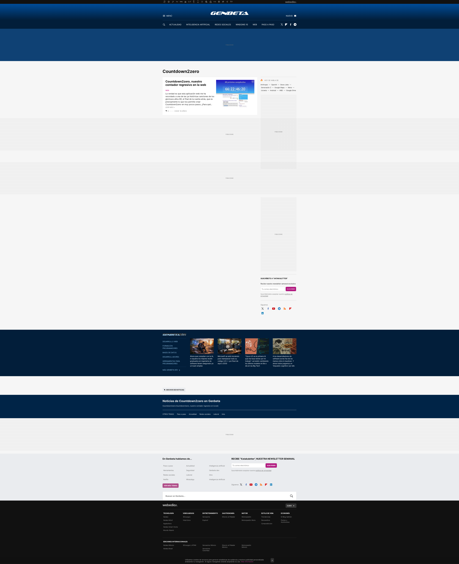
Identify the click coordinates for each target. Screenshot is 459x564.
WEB (255, 24)
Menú (169, 16)
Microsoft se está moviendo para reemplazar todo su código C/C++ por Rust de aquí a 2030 (228, 359)
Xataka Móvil (168, 520)
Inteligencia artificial (217, 466)
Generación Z (266, 87)
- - (172, 111)
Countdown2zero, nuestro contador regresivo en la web (185, 83)
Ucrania (264, 90)
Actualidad (193, 414)
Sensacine (206, 517)
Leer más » (170, 107)
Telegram (295, 24)
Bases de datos (170, 352)
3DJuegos (186, 517)
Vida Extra (186, 520)
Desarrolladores (171, 357)
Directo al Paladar (228, 517)
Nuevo (289, 16)
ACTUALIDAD (175, 24)
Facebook (290, 24)
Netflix (165, 479)
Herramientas (168, 470)
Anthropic (264, 85)
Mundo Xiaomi (168, 530)
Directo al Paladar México (228, 546)
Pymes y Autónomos (285, 521)
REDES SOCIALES (223, 24)
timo (223, 414)
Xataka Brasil (168, 549)
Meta (290, 87)
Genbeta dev (174, 334)
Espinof (205, 520)
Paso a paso (181, 414)
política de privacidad (263, 470)
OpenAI (274, 85)
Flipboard (286, 24)
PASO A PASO (268, 24)
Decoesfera (265, 520)
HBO (281, 90)
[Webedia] (170, 505)
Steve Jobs (284, 85)
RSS (285, 308)
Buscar (291, 496)
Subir (289, 506)
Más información (247, 562)
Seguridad (190, 470)
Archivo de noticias (175, 390)
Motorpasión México (246, 546)
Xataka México (168, 545)
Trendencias (265, 517)
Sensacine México (209, 545)
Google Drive (291, 90)
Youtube (274, 308)
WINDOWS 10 (242, 24)
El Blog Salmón (286, 517)
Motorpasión (246, 517)
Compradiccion (266, 523)
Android (273, 90)
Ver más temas (170, 486)
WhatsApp (190, 479)
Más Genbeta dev (170, 370)
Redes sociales (205, 414)
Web (167, 90)
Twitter (281, 24)
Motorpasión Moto (249, 520)
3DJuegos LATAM (189, 545)
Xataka (165, 517)
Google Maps (279, 87)
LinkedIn (262, 313)
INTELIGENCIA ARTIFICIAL (198, 24)
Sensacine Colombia (206, 549)
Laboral (216, 414)
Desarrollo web (170, 341)
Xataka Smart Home (170, 527)
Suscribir (291, 289)
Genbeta (229, 13)
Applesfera (167, 523)
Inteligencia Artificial (217, 479)
